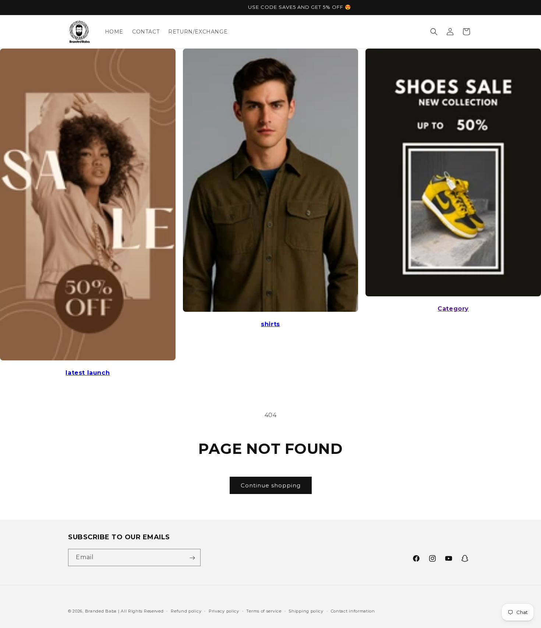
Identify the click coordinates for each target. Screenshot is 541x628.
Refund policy (186, 610)
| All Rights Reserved (141, 611)
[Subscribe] (192, 558)
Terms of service (263, 610)
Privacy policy (224, 610)
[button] (434, 32)
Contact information (353, 610)
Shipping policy (306, 610)
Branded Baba (101, 611)
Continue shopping (271, 485)
